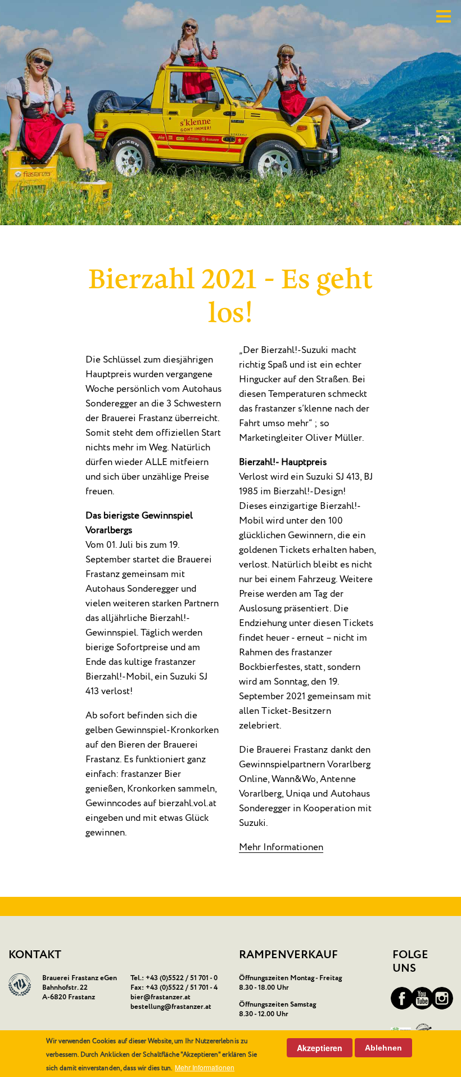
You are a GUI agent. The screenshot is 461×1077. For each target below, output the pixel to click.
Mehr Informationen (281, 847)
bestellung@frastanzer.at (170, 1007)
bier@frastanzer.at (160, 997)
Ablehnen (383, 1047)
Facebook (402, 998)
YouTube (422, 998)
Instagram (442, 998)
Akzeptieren (319, 1047)
